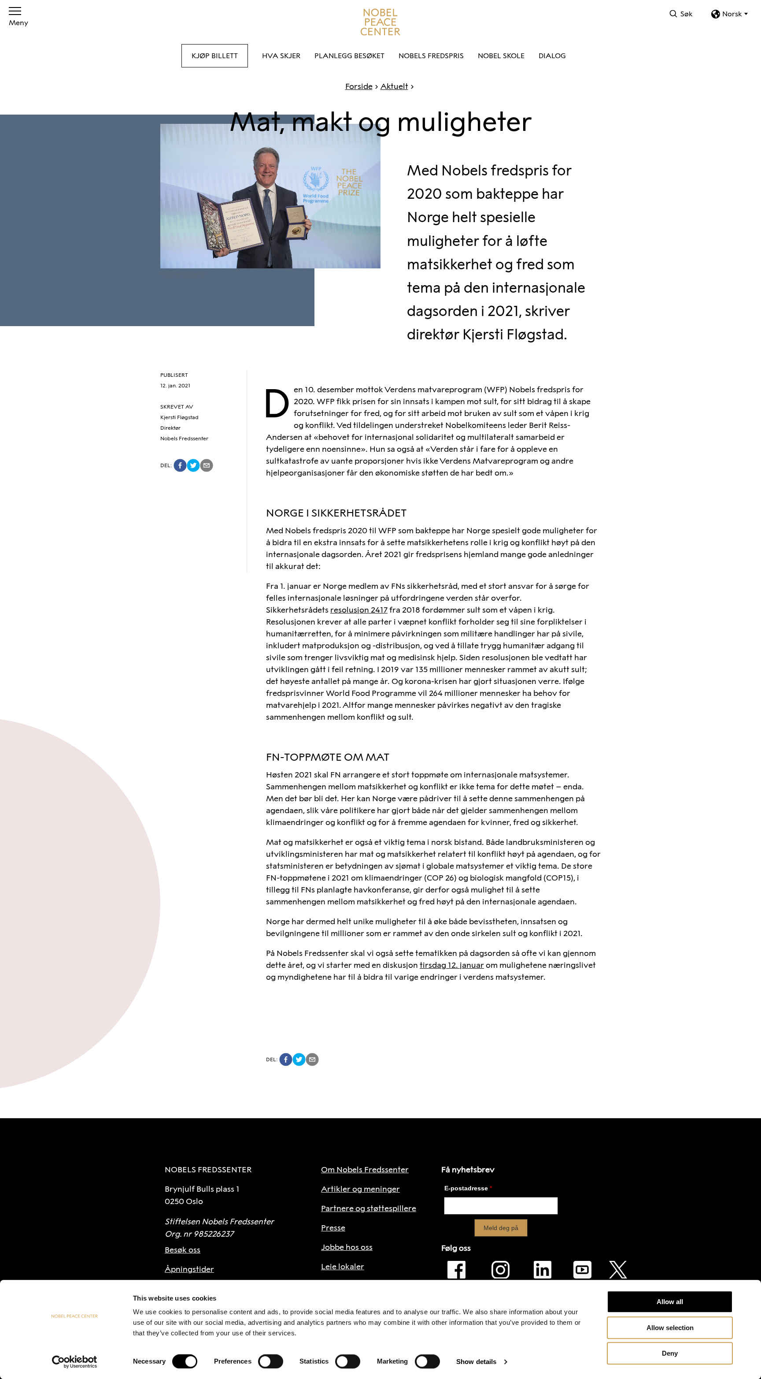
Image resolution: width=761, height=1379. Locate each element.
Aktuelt (394, 86)
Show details (476, 1361)
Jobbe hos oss (347, 1247)
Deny (670, 1353)
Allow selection (670, 1327)
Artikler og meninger (360, 1189)
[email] (206, 465)
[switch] (270, 1361)
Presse (333, 1228)
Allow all (670, 1301)
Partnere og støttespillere (368, 1208)
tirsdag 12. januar (452, 965)
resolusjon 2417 (359, 610)
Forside (359, 86)
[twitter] (193, 465)
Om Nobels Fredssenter (365, 1170)
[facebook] (180, 465)
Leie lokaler (342, 1266)
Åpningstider (189, 1269)
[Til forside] (380, 22)
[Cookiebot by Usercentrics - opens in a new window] (74, 1361)
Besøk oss (182, 1250)
